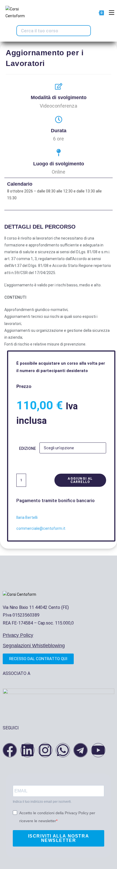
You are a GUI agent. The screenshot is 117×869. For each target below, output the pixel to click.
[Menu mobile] (109, 12)
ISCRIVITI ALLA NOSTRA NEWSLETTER (58, 838)
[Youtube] (98, 750)
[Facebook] (10, 750)
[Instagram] (45, 750)
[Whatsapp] (63, 750)
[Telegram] (80, 750)
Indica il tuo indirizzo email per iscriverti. (42, 802)
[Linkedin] (27, 750)
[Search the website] (53, 30)
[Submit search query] (84, 30)
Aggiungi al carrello (80, 480)
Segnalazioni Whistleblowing (34, 645)
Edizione (27, 448)
